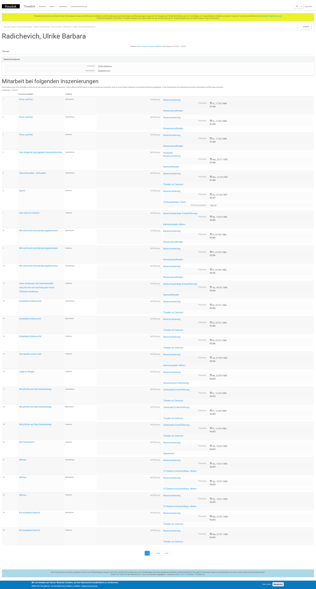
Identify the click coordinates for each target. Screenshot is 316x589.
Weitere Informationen (89, 586)
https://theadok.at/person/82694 (149, 46)
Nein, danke (267, 584)
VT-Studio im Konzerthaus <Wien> (180, 471)
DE (297, 6)
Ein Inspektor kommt (29, 512)
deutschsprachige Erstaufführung (180, 213)
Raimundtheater (171, 166)
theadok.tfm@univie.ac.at (271, 16)
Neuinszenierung (171, 100)
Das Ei (22, 190)
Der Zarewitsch (26, 442)
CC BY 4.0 (183, 574)
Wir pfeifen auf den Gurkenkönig (35, 389)
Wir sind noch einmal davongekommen (38, 230)
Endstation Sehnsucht (30, 301)
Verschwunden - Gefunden (32, 173)
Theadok (29, 6)
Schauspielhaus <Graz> (175, 202)
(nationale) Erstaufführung (176, 389)
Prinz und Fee (26, 99)
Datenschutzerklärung (79, 6)
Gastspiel (168, 152)
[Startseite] (12, 6)
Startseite (42, 6)
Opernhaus (168, 453)
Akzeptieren (278, 584)
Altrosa (22, 459)
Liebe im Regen (26, 371)
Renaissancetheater (173, 110)
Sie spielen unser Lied (30, 354)
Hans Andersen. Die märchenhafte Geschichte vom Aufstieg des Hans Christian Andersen (37, 287)
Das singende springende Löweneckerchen (40, 152)
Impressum (63, 6)
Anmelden (308, 6)
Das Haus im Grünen (29, 213)
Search (306, 27)
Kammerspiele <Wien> (174, 224)
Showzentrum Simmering (176, 383)
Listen (51, 6)
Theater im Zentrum (173, 184)
